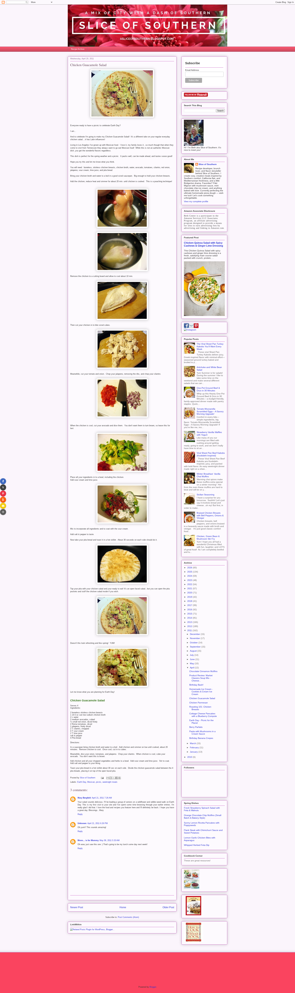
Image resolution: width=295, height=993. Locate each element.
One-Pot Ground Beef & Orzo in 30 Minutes (208, 389)
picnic (98, 782)
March (193, 743)
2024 (190, 576)
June (192, 659)
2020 (190, 592)
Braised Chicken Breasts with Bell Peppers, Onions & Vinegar (210, 515)
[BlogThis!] (110, 777)
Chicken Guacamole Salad (202, 698)
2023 (190, 580)
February (194, 747)
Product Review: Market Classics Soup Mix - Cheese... (200, 678)
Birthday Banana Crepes (201, 738)
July (192, 655)
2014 (190, 618)
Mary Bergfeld (84, 798)
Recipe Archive (77, 49)
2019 (190, 597)
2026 (190, 567)
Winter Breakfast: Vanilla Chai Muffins (208, 475)
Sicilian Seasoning (205, 494)
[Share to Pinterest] (119, 777)
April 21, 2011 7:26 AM (102, 798)
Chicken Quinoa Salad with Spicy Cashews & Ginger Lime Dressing (203, 244)
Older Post (168, 907)
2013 (190, 622)
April (192, 667)
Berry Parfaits (196, 727)
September (195, 646)
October (194, 642)
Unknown (82, 823)
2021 (190, 588)
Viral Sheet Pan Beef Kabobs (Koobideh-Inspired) (211, 454)
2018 (190, 601)
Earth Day (81, 782)
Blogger (152, 987)
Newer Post (76, 907)
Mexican (91, 782)
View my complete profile (196, 201)
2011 (190, 630)
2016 (190, 609)
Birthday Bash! (196, 685)
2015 (190, 613)
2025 (190, 571)
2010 (190, 757)
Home (123, 907)
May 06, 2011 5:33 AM (110, 840)
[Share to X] (113, 777)
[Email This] (107, 777)
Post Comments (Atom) (128, 917)
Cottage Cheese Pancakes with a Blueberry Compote (203, 714)
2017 (190, 605)
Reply (80, 814)
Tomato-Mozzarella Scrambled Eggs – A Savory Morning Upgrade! (210, 411)
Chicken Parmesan (198, 702)
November (195, 638)
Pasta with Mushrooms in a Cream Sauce (202, 732)
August (193, 651)
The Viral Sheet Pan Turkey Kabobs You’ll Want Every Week (210, 346)
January (194, 752)
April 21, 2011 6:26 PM (97, 823)
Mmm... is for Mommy (88, 840)
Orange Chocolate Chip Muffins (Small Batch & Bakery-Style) (202, 816)
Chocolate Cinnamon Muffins (203, 671)
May (192, 663)
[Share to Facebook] (116, 777)
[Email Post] (102, 778)
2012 (190, 626)
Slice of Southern (208, 164)
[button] (3, 481)
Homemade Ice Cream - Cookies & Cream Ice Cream (201, 692)
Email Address (192, 70)
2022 (190, 584)
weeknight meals (109, 782)
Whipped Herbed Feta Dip (196, 845)
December (195, 634)
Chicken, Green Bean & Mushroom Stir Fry (208, 537)
